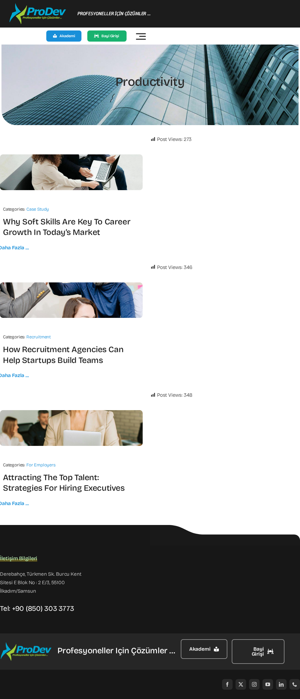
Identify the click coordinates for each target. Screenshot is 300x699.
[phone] (294, 684)
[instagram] (254, 684)
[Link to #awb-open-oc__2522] (141, 36)
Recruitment (38, 337)
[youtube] (267, 684)
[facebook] (227, 684)
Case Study (37, 209)
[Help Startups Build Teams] (71, 285)
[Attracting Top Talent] (71, 413)
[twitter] (241, 684)
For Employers (41, 465)
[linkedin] (281, 684)
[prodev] (38, 5)
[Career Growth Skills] (71, 157)
